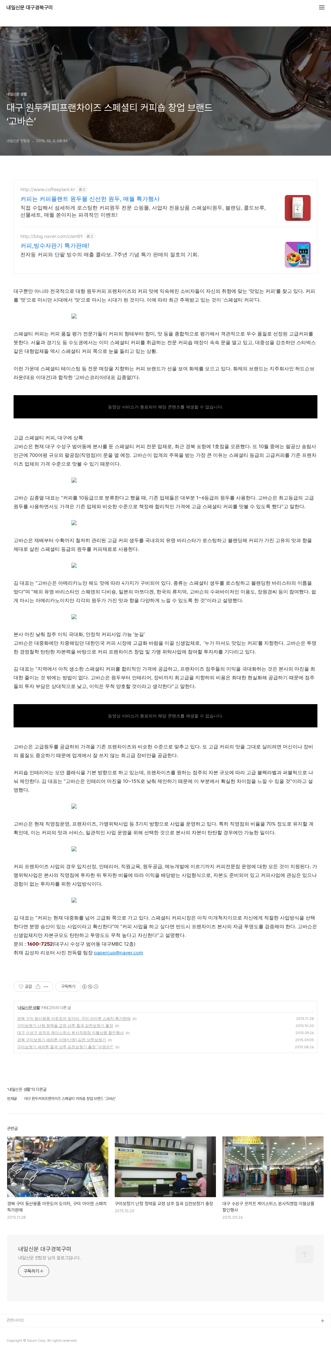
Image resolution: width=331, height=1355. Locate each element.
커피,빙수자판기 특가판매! (54, 245)
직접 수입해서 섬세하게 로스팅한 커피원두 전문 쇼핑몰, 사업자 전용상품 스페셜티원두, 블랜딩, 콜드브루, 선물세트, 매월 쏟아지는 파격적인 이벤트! (143, 211)
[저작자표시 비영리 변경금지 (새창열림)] (90, 986)
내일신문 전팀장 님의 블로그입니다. (49, 1257)
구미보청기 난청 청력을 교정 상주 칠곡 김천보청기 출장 (65, 1025)
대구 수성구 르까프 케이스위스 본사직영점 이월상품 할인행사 (70, 1032)
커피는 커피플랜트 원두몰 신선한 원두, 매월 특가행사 (90, 198)
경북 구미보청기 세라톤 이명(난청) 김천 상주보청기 (61, 1039)
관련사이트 (15, 1320)
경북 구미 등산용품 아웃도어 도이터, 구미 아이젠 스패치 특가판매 (74, 1018)
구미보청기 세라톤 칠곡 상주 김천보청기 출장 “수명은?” (65, 1046)
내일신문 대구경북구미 (29, 8)
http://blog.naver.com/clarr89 (51, 236)
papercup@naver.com (118, 953)
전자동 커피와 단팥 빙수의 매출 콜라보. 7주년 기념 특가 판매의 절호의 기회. (109, 254)
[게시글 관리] (46, 986)
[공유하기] (38, 986)
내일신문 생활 (29, 1007)
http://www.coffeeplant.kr (47, 189)
